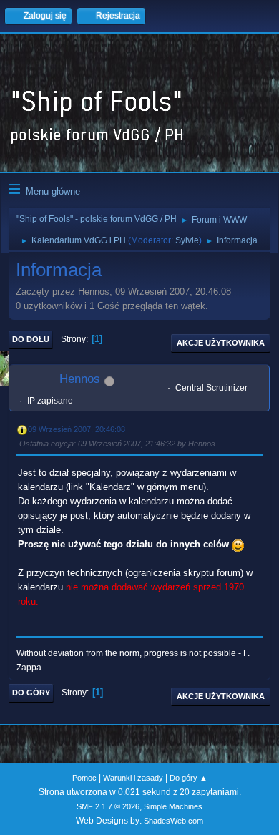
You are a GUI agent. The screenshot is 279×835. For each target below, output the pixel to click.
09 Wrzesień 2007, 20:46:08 (76, 429)
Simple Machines (173, 806)
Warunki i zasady (133, 777)
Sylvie (187, 240)
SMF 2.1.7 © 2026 (108, 806)
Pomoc (84, 777)
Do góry (31, 692)
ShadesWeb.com (173, 820)
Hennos (79, 379)
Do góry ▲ (188, 777)
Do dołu (30, 339)
